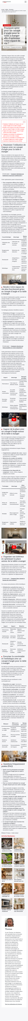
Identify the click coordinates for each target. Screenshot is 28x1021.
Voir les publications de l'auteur (13, 1004)
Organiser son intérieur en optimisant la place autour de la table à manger (12, 135)
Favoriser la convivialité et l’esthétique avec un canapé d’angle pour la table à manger (13, 138)
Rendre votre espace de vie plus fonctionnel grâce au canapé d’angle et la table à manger (14, 128)
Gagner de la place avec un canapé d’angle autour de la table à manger (13, 131)
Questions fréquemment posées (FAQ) (12, 141)
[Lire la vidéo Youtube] (14, 420)
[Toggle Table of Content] (23, 122)
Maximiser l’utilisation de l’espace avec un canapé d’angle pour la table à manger (13, 124)
